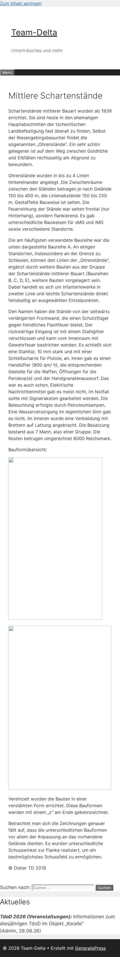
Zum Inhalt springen (21, 3)
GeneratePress (90, 948)
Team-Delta (34, 32)
